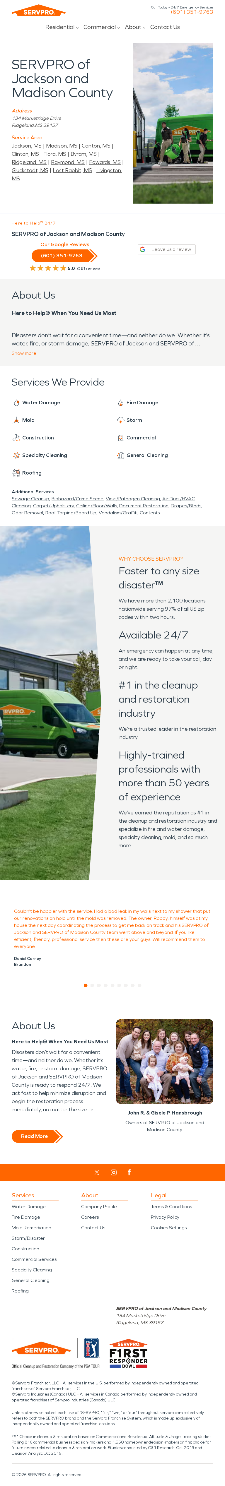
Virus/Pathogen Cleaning (133, 498)
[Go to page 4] (106, 985)
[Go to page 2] (92, 985)
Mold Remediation (31, 1227)
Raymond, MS (68, 162)
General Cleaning (31, 1280)
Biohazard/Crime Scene (77, 498)
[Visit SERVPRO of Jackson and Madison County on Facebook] (129, 1172)
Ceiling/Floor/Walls (96, 506)
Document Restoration (143, 506)
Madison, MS (61, 146)
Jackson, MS (27, 146)
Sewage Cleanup (30, 498)
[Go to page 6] (119, 985)
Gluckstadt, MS (30, 170)
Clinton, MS (25, 154)
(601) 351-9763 (192, 12)
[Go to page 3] (99, 985)
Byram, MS (84, 154)
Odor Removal (27, 513)
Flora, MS (54, 154)
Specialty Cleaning (32, 1270)
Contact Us (165, 26)
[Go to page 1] (85, 985)
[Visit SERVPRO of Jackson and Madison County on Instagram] (113, 1172)
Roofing (20, 1291)
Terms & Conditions (171, 1206)
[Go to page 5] (112, 985)
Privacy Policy (165, 1217)
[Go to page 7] (126, 985)
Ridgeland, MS (29, 162)
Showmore (24, 353)
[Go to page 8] (132, 985)
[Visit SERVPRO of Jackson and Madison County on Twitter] (97, 1172)
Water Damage (29, 1206)
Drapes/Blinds (186, 506)
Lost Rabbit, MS (72, 170)
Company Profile (99, 1206)
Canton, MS (96, 146)
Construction (25, 1249)
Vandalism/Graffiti (118, 513)
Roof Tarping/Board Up (70, 513)
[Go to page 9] (139, 985)
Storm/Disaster (28, 1238)
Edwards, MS (105, 162)
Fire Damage (26, 1217)
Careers (90, 1217)
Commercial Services (34, 1259)
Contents (150, 513)
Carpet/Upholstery (53, 506)
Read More (34, 1136)
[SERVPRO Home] (39, 10)
